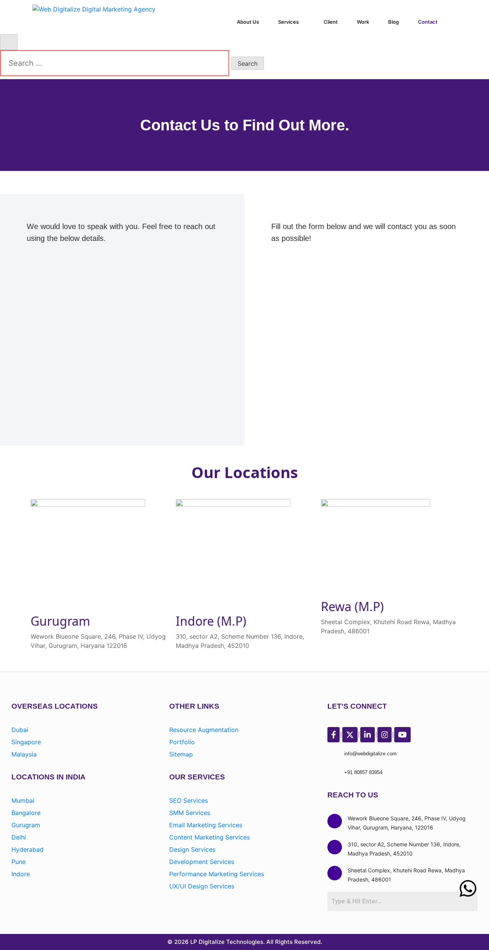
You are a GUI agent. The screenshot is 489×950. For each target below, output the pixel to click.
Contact (427, 22)
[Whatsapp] (468, 888)
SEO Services (188, 800)
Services (288, 22)
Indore (20, 874)
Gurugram (25, 825)
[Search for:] (114, 63)
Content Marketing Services (209, 837)
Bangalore (25, 813)
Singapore (26, 742)
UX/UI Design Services (201, 886)
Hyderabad (27, 849)
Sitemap (181, 754)
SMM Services (189, 813)
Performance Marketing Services (216, 874)
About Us (248, 22)
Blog (393, 22)
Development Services (201, 861)
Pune (18, 861)
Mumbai (22, 800)
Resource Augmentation (203, 730)
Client (331, 22)
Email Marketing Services (205, 825)
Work (363, 22)
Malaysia (24, 754)
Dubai (19, 730)
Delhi (18, 837)
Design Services (192, 849)
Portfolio (182, 742)
